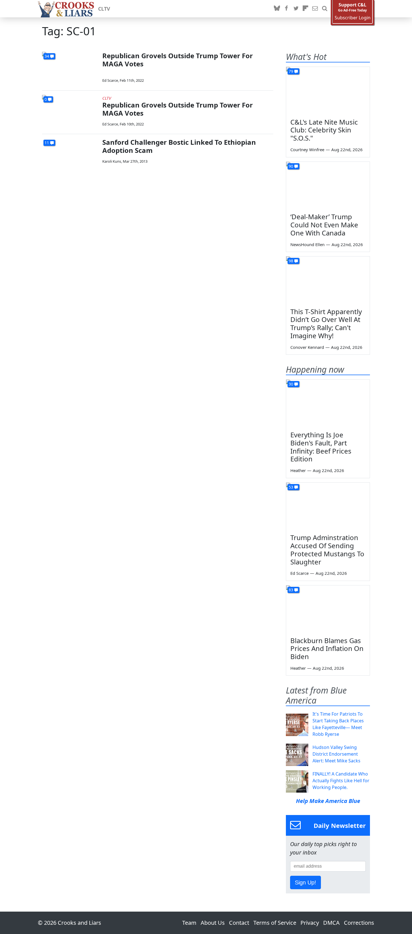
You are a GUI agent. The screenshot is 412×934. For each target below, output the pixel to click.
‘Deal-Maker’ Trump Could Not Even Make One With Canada (324, 224)
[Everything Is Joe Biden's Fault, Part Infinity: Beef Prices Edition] (328, 403)
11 (47, 142)
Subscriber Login (353, 17)
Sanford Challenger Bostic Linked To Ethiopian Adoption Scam (179, 146)
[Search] (324, 8)
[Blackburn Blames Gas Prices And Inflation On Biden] (328, 608)
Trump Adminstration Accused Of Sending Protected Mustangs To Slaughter (327, 549)
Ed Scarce (110, 80)
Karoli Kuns (111, 161)
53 (291, 487)
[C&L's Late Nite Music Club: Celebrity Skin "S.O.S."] (328, 90)
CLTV (104, 8)
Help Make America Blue (328, 801)
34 (47, 56)
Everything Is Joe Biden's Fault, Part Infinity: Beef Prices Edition (320, 446)
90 (291, 166)
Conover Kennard (307, 347)
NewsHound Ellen (307, 244)
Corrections (359, 922)
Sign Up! (305, 882)
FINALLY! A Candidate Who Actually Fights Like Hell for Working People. (341, 780)
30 (291, 384)
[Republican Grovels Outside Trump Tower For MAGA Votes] (70, 67)
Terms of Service (274, 922)
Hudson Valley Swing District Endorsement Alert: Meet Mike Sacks (336, 754)
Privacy (309, 922)
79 (291, 71)
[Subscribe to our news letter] (315, 8)
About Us (213, 922)
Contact (239, 922)
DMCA (331, 922)
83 (291, 589)
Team (189, 922)
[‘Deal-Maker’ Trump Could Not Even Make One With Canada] (328, 185)
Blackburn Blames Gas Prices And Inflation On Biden (327, 648)
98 (291, 260)
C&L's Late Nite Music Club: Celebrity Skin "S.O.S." (324, 130)
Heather (298, 470)
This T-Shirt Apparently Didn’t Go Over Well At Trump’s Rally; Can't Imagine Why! (326, 323)
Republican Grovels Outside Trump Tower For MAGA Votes (177, 59)
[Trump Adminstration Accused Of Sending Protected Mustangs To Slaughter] (328, 506)
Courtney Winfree (307, 149)
